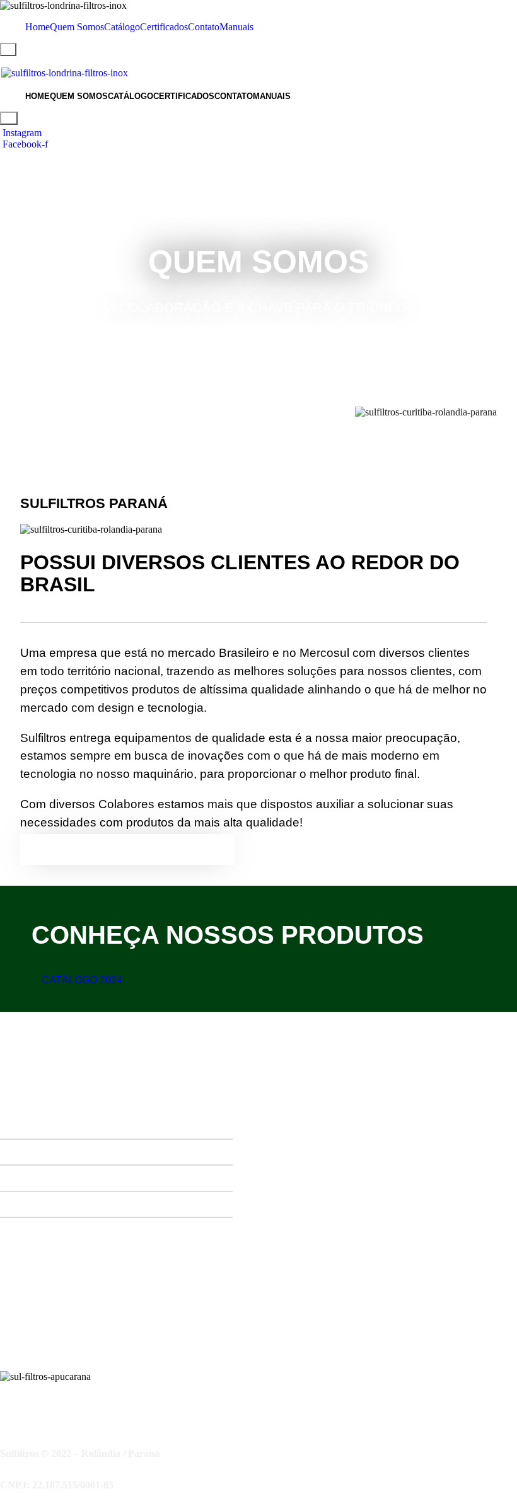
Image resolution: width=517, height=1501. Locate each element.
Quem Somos (77, 26)
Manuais (236, 26)
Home (37, 26)
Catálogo (122, 26)
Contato (203, 26)
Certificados (164, 26)
